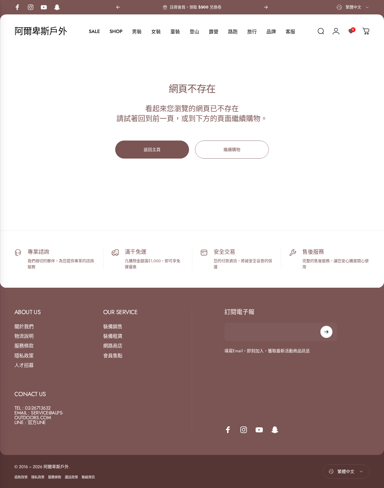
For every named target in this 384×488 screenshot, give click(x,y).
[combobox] (353, 7)
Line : (20, 422)
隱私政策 (24, 356)
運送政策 (71, 477)
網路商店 (112, 346)
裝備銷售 (112, 327)
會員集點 (112, 356)
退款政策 (21, 477)
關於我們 (24, 327)
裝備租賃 (112, 336)
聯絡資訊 (88, 477)
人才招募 (24, 365)
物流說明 (24, 336)
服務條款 (24, 346)
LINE (41, 422)
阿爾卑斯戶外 (40, 31)
